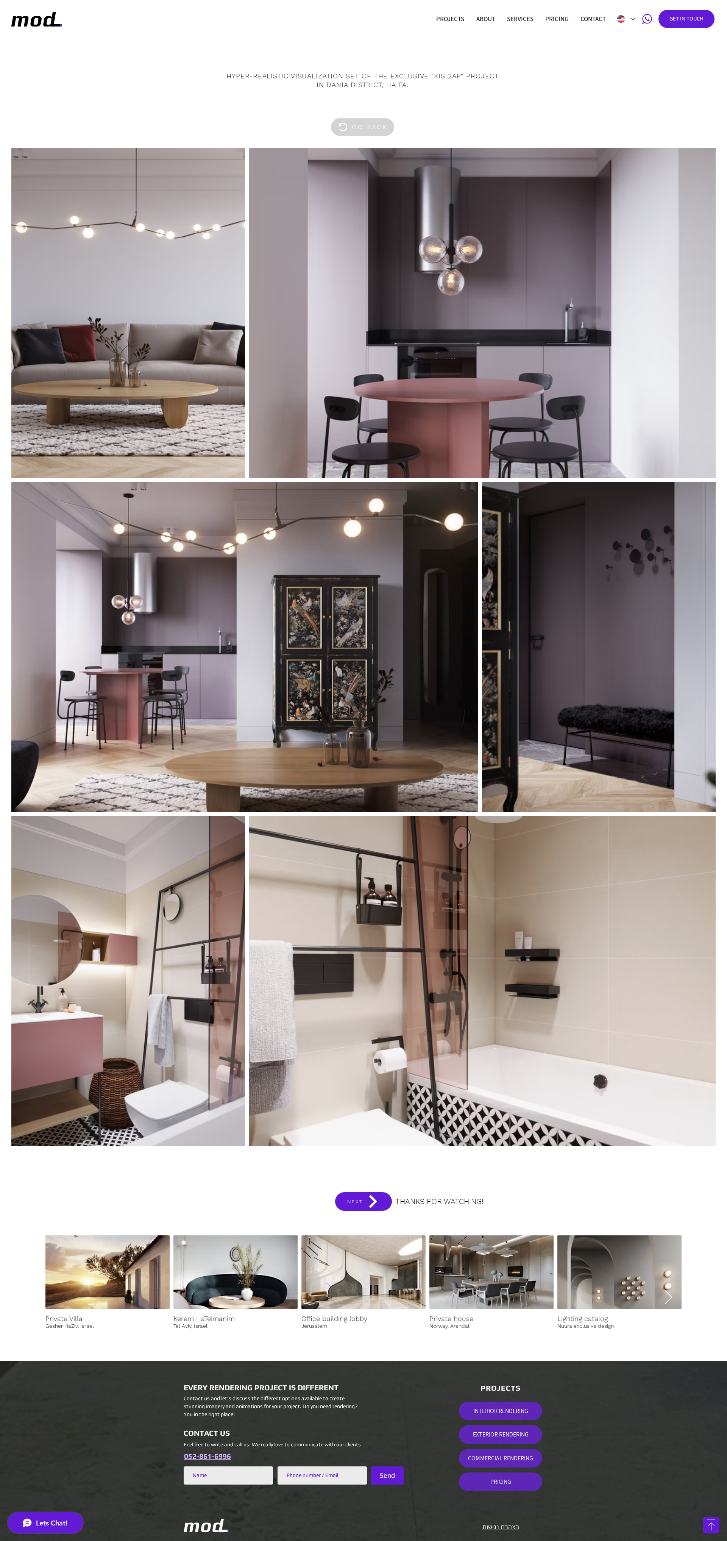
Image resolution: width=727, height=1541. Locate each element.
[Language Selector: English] (626, 19)
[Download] (711, 1525)
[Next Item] (668, 1297)
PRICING (500, 1482)
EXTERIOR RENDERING (501, 1434)
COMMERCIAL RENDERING (500, 1458)
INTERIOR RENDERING (500, 1411)
